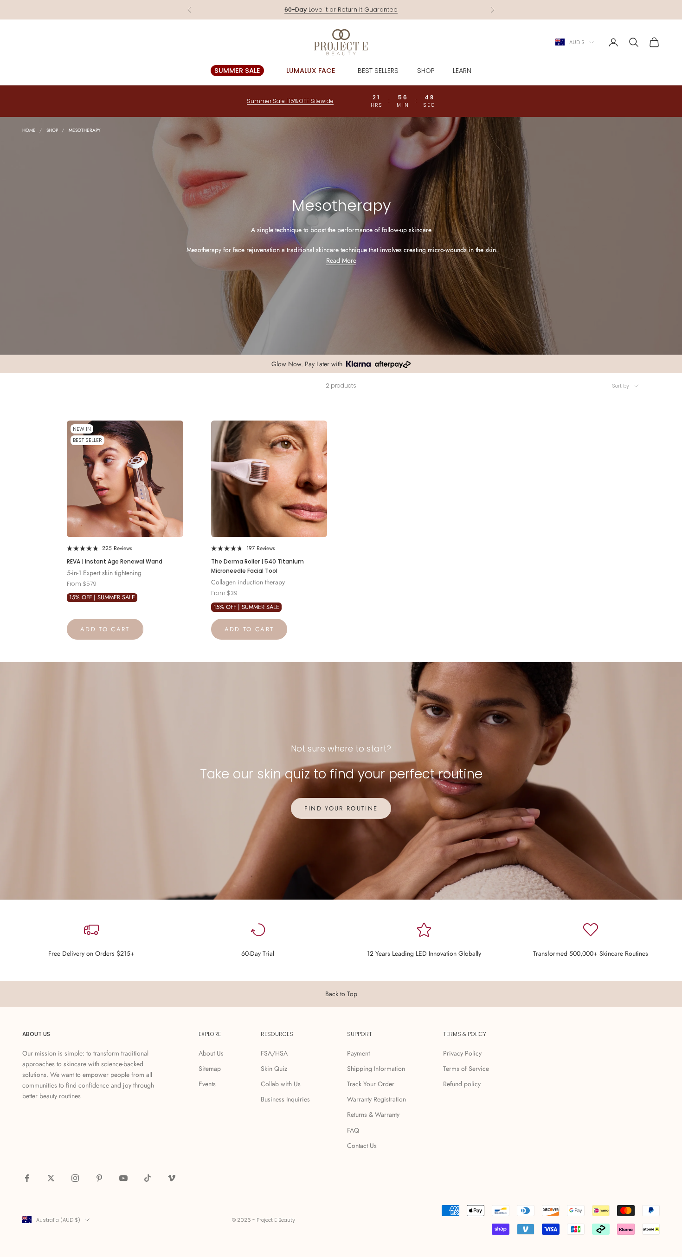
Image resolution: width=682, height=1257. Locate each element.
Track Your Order (370, 1084)
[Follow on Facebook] (27, 1178)
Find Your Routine (341, 808)
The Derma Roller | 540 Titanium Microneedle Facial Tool (257, 566)
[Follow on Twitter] (51, 1178)
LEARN (462, 70)
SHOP (425, 70)
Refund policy (462, 1084)
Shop (52, 130)
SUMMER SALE (237, 70)
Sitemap (210, 1068)
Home (29, 130)
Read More (341, 260)
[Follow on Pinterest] (99, 1178)
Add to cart (105, 629)
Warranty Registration (376, 1099)
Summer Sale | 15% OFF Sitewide (290, 101)
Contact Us (362, 1145)
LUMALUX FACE (310, 70)
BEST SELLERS (378, 70)
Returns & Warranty (373, 1114)
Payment (358, 1053)
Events (207, 1084)
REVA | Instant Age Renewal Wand (114, 561)
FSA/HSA (274, 1053)
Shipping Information (376, 1068)
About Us (211, 1053)
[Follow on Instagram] (75, 1178)
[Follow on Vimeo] (171, 1178)
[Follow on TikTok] (147, 1178)
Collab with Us (281, 1084)
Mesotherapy (85, 130)
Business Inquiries (285, 1099)
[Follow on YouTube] (123, 1178)
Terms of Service (466, 1068)
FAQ (353, 1130)
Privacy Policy (462, 1053)
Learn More (377, 14)
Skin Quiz (274, 1068)
